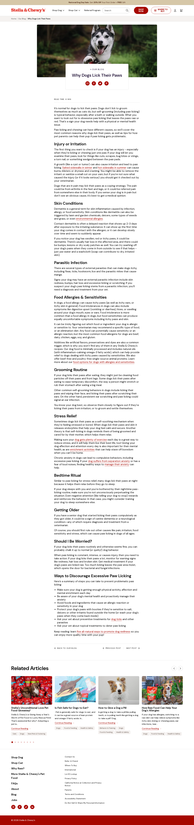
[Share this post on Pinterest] (106, 83)
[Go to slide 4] (21, 742)
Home (13, 18)
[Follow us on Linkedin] (32, 807)
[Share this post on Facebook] (94, 83)
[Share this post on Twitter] (100, 83)
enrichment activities (82, 449)
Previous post (113, 648)
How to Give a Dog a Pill (112, 708)
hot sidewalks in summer (112, 167)
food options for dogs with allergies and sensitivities (103, 362)
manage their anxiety (117, 464)
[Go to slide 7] (30, 742)
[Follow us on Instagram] (13, 807)
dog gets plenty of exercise (91, 439)
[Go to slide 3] (18, 742)
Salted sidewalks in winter (77, 167)
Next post (131, 648)
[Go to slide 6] (27, 742)
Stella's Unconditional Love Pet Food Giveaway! (29, 709)
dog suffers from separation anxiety (109, 461)
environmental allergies (89, 218)
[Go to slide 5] (24, 742)
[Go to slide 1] (12, 742)
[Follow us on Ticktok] (26, 807)
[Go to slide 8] (33, 742)
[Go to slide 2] (15, 742)
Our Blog (22, 18)
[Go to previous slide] (174, 668)
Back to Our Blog (67, 648)
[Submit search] (127, 10)
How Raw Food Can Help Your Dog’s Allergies (159, 709)
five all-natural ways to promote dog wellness (103, 631)
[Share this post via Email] (87, 83)
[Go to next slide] (180, 668)
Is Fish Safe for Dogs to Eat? (71, 708)
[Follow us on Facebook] (20, 807)
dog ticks (116, 619)
